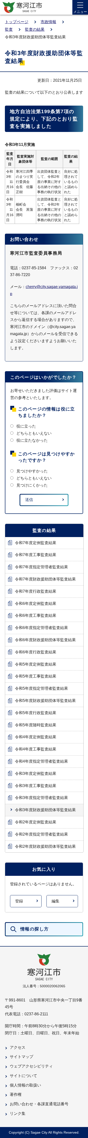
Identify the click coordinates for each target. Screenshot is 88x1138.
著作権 (16, 1094)
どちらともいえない (34, 433)
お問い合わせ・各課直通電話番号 (39, 1104)
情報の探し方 (34, 929)
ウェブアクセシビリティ (31, 1066)
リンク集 (17, 1113)
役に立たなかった (32, 440)
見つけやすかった (32, 471)
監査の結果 (34, 29)
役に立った (26, 426)
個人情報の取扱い (25, 1085)
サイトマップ (21, 1057)
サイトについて (23, 1076)
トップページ (16, 22)
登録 (19, 901)
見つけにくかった (32, 485)
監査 (9, 29)
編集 (55, 901)
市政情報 (48, 22)
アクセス (17, 1047)
